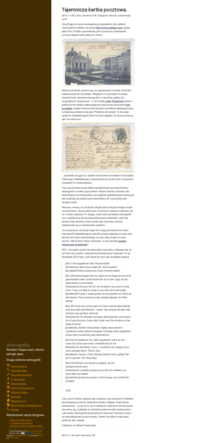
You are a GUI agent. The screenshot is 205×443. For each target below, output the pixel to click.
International (37, 433)
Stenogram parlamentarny (21, 420)
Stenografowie (19, 383)
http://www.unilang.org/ (109, 27)
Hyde (41, 435)
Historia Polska (19, 392)
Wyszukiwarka (19, 370)
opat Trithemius (115, 101)
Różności (16, 396)
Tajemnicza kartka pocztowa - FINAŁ (26, 425)
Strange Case (25, 435)
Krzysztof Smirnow (33, 431)
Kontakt (15, 409)
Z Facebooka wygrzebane (21, 423)
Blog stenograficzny (21, 375)
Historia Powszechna (22, 388)
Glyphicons (14, 438)
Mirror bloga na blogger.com (26, 405)
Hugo (17, 435)
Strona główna (19, 366)
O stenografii (18, 379)
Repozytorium (18, 401)
